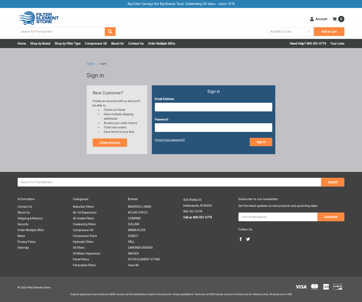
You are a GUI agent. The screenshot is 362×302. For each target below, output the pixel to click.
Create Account (110, 142)
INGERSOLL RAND (139, 206)
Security (23, 224)
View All (133, 265)
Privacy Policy (27, 241)
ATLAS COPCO (138, 212)
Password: (162, 119)
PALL (131, 241)
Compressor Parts (85, 236)
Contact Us (136, 43)
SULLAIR (133, 224)
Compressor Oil (96, 43)
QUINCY (133, 236)
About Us (117, 43)
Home (22, 43)
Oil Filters (79, 247)
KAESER (133, 253)
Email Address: (165, 99)
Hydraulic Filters (83, 241)
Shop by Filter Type (68, 43)
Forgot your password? (170, 140)
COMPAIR (134, 218)
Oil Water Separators (86, 253)
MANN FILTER (137, 230)
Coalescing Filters (84, 224)
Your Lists (337, 43)
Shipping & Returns (30, 218)
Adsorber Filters (83, 206)
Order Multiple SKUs (161, 43)
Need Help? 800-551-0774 (308, 43)
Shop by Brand (40, 43)
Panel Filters (81, 259)
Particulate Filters (84, 265)
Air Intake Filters (83, 218)
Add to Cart (329, 31)
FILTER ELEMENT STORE (144, 259)
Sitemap (23, 247)
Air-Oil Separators (85, 212)
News (21, 236)
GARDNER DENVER (140, 247)
